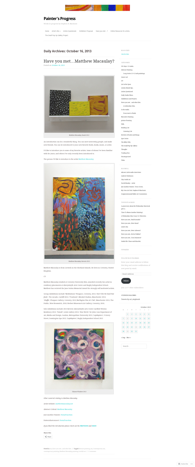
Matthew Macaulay (86, 159)
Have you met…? (102, 31)
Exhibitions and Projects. (129, 99)
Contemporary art (99, 448)
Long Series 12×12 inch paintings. (134, 73)
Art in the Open (126, 84)
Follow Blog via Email (130, 258)
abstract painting (84, 448)
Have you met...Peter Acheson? (131, 230)
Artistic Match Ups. (127, 88)
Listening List (127, 131)
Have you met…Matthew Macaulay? (79, 61)
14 (123, 323)
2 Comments (92, 451)
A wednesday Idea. (129, 106)
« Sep (123, 337)
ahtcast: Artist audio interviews (131, 172)
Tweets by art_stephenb (130, 299)
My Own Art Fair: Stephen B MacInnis (133, 190)
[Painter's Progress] (97, 8)
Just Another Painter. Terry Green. (132, 187)
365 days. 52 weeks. (127, 66)
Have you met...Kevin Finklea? (131, 234)
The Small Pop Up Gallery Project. (56, 35)
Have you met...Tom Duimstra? (131, 238)
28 (123, 331)
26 (144, 327)
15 (127, 323)
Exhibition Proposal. (86, 31)
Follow (126, 281)
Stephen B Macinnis (128, 295)
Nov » (129, 337)
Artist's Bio (124, 227)
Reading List (125, 128)
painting (75, 451)
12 (144, 318)
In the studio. (125, 109)
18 (140, 323)
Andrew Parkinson (127, 176)
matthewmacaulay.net (64, 404)
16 (131, 323)
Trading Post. (125, 153)
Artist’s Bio (55, 31)
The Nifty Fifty (126, 142)
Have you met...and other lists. (62, 448)
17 (136, 323)
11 (140, 318)
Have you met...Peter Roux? (130, 223)
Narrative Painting (127, 117)
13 (148, 318)
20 (148, 323)
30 (131, 331)
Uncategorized (126, 156)
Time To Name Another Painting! (132, 212)
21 (123, 327)
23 (131, 327)
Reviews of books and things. (130, 135)
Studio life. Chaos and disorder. (131, 241)
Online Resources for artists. (120, 31)
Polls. (122, 124)
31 (136, 331)
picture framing (126, 120)
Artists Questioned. (70, 31)
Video (123, 160)
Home (47, 31)
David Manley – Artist (128, 183)
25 (140, 327)
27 (148, 327)
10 (136, 318)
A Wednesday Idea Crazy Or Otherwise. (133, 216)
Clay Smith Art (125, 179)
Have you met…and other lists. (131, 102)
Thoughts (124, 149)
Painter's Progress (59, 18)
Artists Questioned (127, 91)
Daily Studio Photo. (127, 95)
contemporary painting (51, 451)
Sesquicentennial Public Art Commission (134, 194)
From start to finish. (129, 113)
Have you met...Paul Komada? (130, 219)
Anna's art (124, 77)
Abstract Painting (126, 70)
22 (127, 327)
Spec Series (124, 138)
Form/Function (66, 415)
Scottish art (82, 451)
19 (144, 323)
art (51, 448)
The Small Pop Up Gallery (129, 146)
